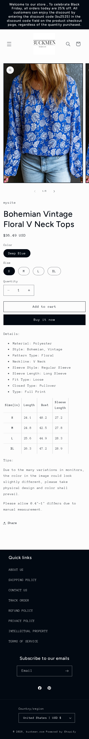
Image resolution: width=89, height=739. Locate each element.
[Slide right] (54, 191)
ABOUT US (16, 569)
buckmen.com (35, 731)
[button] (9, 44)
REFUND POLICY (21, 610)
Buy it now (45, 319)
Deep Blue (17, 253)
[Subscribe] (67, 671)
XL (54, 271)
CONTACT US (18, 590)
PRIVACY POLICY (22, 621)
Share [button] (12, 523)
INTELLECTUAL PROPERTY (28, 631)
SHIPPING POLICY (23, 580)
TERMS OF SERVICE (23, 641)
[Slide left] (35, 191)
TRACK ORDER (19, 600)
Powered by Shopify (61, 731)
